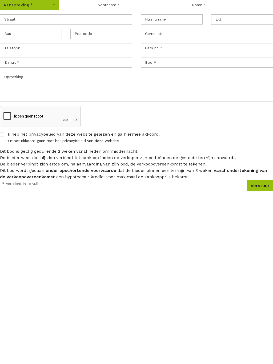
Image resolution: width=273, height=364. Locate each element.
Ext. (218, 19)
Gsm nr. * (153, 48)
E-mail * (11, 62)
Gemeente (154, 33)
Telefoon (12, 48)
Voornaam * (109, 5)
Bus (7, 33)
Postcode (83, 33)
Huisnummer (156, 19)
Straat (9, 19)
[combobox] (29, 5)
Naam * (199, 5)
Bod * (150, 62)
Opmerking (13, 77)
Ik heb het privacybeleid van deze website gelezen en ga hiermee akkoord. (83, 134)
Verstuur (260, 185)
